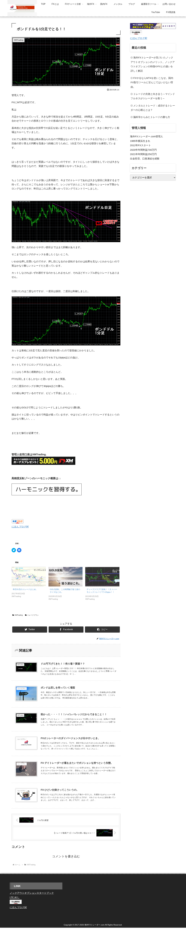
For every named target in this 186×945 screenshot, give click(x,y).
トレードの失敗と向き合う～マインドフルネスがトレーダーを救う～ (153, 96)
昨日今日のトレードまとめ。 (25, 589)
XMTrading (19, 615)
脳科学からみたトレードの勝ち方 (151, 117)
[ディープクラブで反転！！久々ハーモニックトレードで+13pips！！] (102, 576)
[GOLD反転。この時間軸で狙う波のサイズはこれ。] (65, 576)
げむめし (14, 897)
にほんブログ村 (20, 526)
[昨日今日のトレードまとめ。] (29, 576)
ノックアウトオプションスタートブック (32, 893)
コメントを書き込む (66, 856)
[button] (102, 629)
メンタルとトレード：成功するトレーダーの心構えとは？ (153, 107)
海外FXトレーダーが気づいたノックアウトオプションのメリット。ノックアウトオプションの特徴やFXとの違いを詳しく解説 (153, 64)
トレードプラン (33, 615)
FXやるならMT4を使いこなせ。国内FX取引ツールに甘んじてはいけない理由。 (152, 82)
